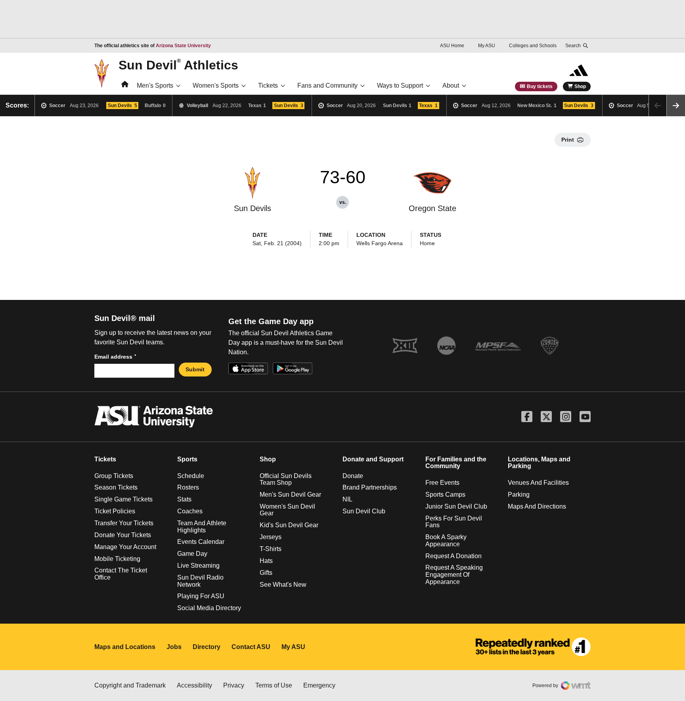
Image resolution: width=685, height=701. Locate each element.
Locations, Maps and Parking (539, 463)
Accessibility (194, 685)
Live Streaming (198, 565)
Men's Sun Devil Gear (290, 494)
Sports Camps (445, 494)
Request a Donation (453, 556)
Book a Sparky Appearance (446, 540)
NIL (347, 499)
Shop (580, 86)
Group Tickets (113, 475)
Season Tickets (116, 487)
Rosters (188, 487)
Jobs (174, 646)
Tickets (268, 85)
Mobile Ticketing (117, 558)
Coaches (190, 511)
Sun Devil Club (363, 511)
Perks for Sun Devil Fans (453, 522)
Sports (187, 459)
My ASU (486, 45)
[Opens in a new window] (533, 647)
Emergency (319, 685)
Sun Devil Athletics (178, 64)
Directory (206, 646)
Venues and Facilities (538, 482)
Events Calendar (200, 541)
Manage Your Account (125, 547)
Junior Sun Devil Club (456, 506)
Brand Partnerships (369, 487)
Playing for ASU (200, 596)
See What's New (283, 584)
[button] (676, 105)
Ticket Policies (114, 511)
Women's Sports (216, 85)
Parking (519, 494)
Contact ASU (251, 646)
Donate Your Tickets (122, 535)
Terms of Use (273, 685)
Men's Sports (155, 85)
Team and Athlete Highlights (201, 527)
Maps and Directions (537, 506)
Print (567, 139)
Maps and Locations (124, 646)
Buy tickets (540, 86)
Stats (184, 499)
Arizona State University (183, 45)
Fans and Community (327, 85)
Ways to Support (400, 85)
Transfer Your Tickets (123, 523)
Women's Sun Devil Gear (287, 510)
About (450, 85)
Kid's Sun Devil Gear (289, 525)
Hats (266, 560)
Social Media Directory (209, 608)
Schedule (190, 475)
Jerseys (270, 537)
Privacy (233, 685)
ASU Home (452, 45)
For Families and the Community (455, 463)
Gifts (266, 572)
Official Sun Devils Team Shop (286, 479)
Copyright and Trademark (130, 685)
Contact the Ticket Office (120, 574)
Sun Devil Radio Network (200, 581)
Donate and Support (373, 459)
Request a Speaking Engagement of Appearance (454, 574)
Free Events (442, 482)
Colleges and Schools (533, 45)
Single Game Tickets (123, 499)
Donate (352, 475)
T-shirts (270, 548)
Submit (195, 369)
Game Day (192, 553)
